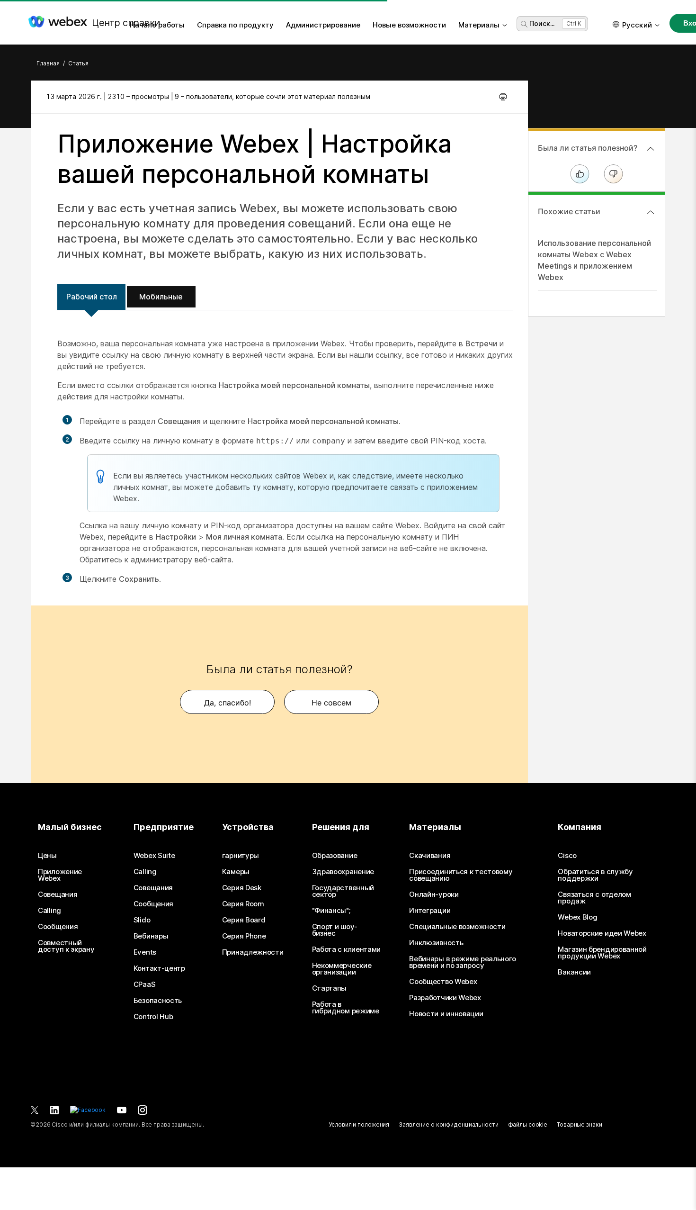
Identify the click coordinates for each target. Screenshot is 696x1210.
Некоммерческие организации (342, 968)
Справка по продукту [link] (235, 24)
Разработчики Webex (445, 997)
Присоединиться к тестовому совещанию (460, 875)
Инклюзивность (436, 942)
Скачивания (429, 855)
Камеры (236, 871)
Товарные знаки (579, 1124)
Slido (142, 920)
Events (145, 952)
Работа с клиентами (346, 949)
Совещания (57, 894)
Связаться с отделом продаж (594, 897)
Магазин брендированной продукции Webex (602, 952)
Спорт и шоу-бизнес (334, 930)
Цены (47, 855)
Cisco (567, 855)
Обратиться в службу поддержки (595, 875)
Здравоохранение (343, 871)
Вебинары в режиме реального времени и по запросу (462, 962)
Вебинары (151, 936)
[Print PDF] (503, 96)
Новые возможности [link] (409, 24)
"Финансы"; (331, 910)
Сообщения (58, 926)
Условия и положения (359, 1124)
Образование (334, 855)
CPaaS (145, 984)
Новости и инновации (446, 1014)
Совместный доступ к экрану (66, 946)
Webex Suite (154, 855)
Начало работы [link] (157, 24)
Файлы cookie (528, 1124)
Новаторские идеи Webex (602, 933)
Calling (49, 910)
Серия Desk (241, 888)
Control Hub (153, 1016)
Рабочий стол (91, 296)
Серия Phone (244, 936)
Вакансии (574, 972)
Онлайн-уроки (433, 894)
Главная (48, 63)
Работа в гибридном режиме (345, 1007)
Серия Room (243, 904)
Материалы (479, 24)
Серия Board (244, 920)
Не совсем (331, 702)
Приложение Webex (60, 875)
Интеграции (429, 910)
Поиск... (541, 23)
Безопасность (158, 1000)
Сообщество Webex (443, 981)
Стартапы (329, 988)
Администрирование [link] (323, 24)
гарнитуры (240, 855)
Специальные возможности (457, 926)
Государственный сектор (343, 891)
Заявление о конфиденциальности (448, 1124)
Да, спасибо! (227, 702)
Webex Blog (577, 917)
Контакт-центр (159, 968)
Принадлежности (253, 952)
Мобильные (161, 296)
